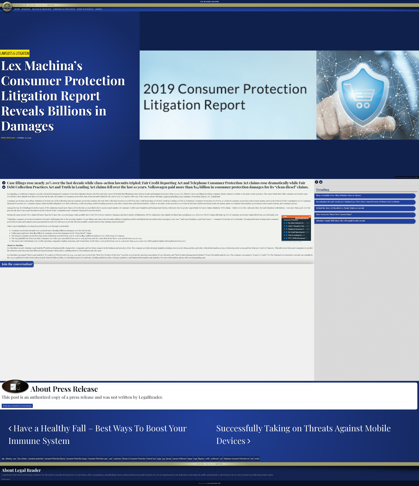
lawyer (190, 459)
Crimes (98, 9)
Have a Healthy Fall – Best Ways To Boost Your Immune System (97, 434)
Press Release (8, 138)
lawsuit (168, 459)
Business (26, 9)
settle (207, 459)
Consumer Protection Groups (76, 459)
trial (252, 459)
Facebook (207, 2)
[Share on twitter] (3, 187)
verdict (256, 459)
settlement (215, 459)
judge (159, 459)
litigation (201, 459)
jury (163, 459)
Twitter (215, 2)
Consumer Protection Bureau (54, 459)
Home (17, 9)
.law (3, 459)
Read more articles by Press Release (17, 406)
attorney (9, 459)
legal (195, 459)
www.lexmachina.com (196, 257)
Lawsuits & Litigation (64, 9)
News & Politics (85, 9)
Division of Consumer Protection (133, 459)
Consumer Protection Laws (98, 459)
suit (221, 459)
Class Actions (22, 459)
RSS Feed (201, 2)
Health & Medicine (41, 9)
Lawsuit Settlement (179, 459)
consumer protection (35, 459)
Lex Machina (12, 194)
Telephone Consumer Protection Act (237, 459)
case (14, 459)
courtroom (117, 459)
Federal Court (151, 459)
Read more (6, 479)
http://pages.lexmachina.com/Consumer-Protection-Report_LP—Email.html (189, 196)
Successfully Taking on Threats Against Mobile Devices (303, 434)
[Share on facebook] (3, 183)
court (110, 459)
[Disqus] (157, 296)
